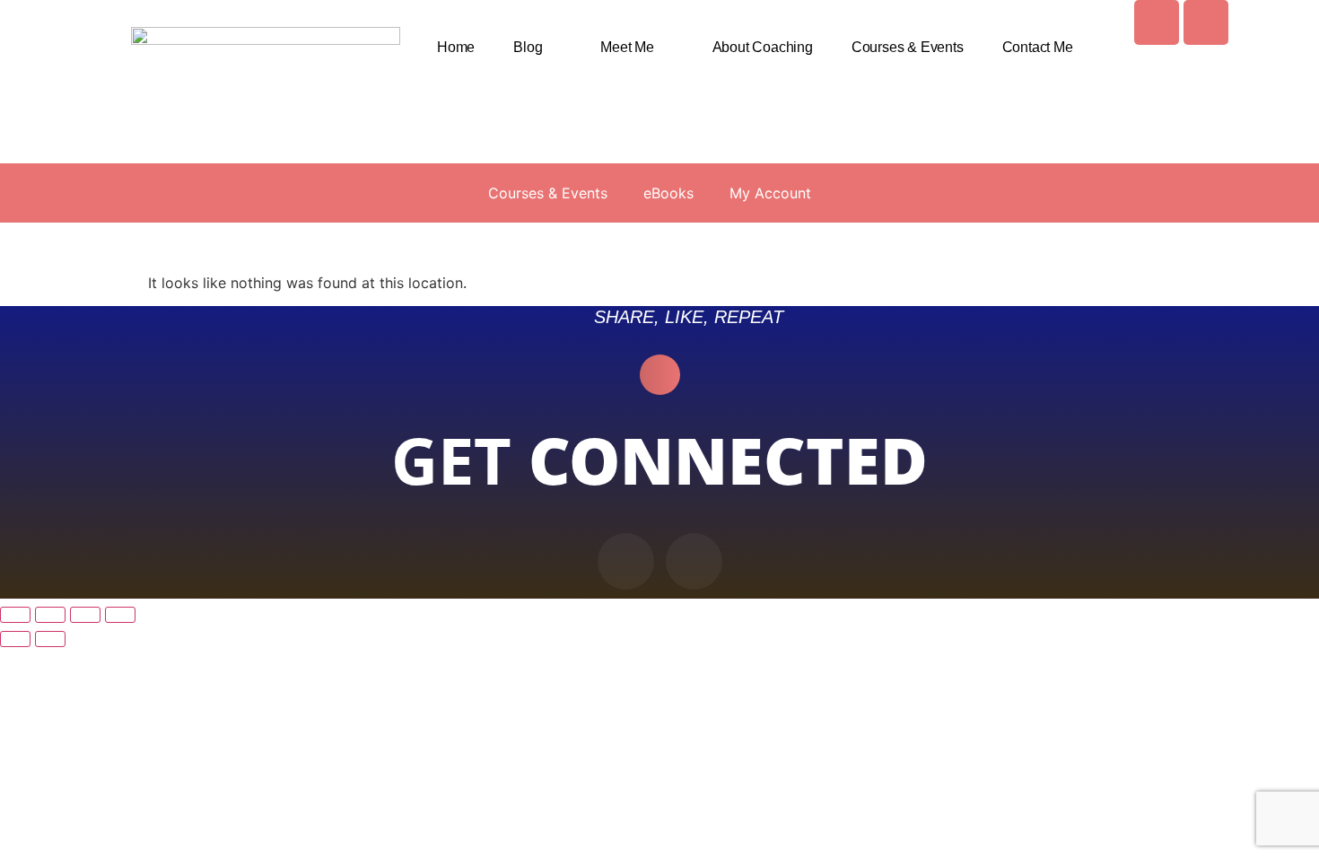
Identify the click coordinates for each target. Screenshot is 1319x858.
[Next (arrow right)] (50, 639)
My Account (770, 193)
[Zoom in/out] (15, 615)
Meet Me (627, 47)
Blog (527, 47)
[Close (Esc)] (120, 615)
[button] (660, 375)
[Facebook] (1156, 22)
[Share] (85, 615)
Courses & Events (908, 47)
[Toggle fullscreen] (50, 615)
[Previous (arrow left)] (15, 639)
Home (456, 47)
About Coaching (762, 47)
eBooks (668, 193)
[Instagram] (1206, 22)
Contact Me (1037, 47)
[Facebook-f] (626, 561)
